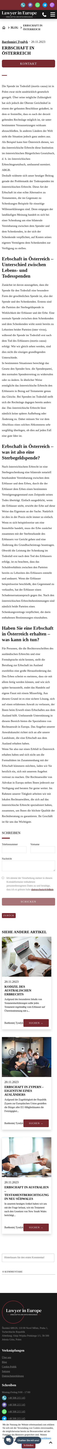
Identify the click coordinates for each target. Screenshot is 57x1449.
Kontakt (28, 63)
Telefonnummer (10, 844)
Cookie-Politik (9, 1366)
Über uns (6, 1357)
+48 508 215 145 (16, 1397)
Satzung (6, 1371)
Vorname (34, 844)
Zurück (8, 915)
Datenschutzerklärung (13, 1376)
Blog (14, 27)
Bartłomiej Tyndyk (15, 41)
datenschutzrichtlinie (42, 889)
